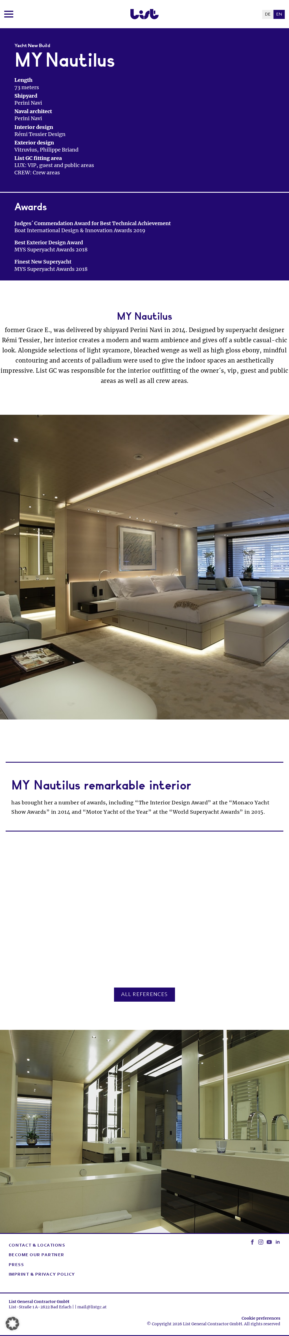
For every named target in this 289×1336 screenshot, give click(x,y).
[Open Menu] (8, 14)
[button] (12, 1323)
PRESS (16, 1265)
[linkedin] (277, 1242)
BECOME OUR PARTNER (36, 1255)
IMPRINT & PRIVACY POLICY (42, 1274)
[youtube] (269, 1242)
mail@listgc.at (92, 1306)
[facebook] (252, 1242)
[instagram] (260, 1242)
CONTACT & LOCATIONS (37, 1245)
